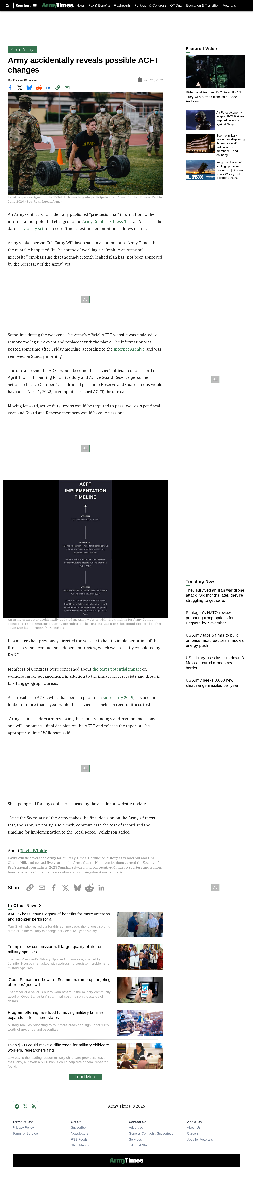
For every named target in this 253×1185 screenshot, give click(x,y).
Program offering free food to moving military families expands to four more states (56, 1015)
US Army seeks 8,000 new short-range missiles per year (212, 682)
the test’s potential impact (116, 669)
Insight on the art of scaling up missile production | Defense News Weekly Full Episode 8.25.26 (230, 169)
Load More (85, 1076)
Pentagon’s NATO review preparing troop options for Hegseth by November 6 (210, 617)
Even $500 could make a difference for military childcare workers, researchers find (58, 1047)
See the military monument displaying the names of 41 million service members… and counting (230, 145)
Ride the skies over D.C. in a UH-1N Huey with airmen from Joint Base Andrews (213, 96)
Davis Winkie (25, 80)
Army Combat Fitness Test (107, 221)
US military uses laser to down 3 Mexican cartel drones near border (215, 662)
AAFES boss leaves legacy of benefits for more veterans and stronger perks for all (59, 916)
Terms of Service (25, 1133)
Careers (193, 1133)
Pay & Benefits (99, 5)
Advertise (136, 1127)
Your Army (22, 49)
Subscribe (78, 1127)
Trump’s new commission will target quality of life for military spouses (55, 949)
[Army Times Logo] (58, 5)
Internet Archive (129, 349)
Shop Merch (80, 1145)
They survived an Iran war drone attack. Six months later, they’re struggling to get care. (215, 595)
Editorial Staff (139, 1145)
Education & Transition (202, 5)
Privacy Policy (23, 1127)
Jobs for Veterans (200, 1139)
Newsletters (79, 1133)
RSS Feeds (79, 1139)
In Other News (23, 905)
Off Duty (176, 5)
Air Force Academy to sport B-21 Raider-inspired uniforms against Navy (230, 118)
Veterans (229, 5)
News (80, 5)
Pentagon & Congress (150, 5)
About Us (194, 1127)
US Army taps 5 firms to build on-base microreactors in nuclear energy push (215, 640)
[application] (215, 71)
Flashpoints (122, 5)
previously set (30, 228)
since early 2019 (118, 697)
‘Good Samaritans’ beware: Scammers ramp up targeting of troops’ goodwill (59, 982)
